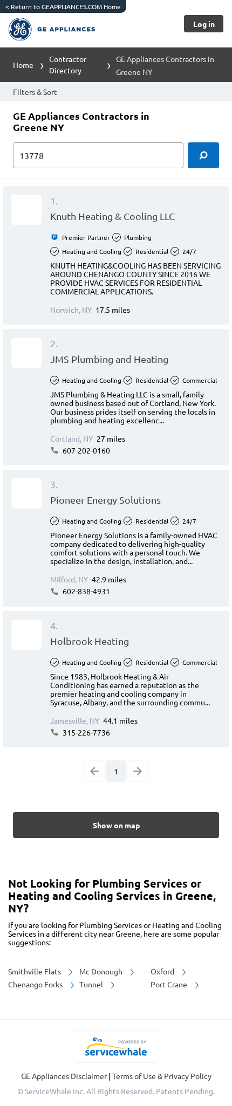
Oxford (163, 971)
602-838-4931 (85, 591)
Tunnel (92, 984)
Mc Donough (101, 971)
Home (23, 65)
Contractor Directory (67, 64)
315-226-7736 (85, 732)
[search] (203, 155)
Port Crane (170, 984)
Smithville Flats (35, 971)
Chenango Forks (36, 984)
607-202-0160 (85, 450)
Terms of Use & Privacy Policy (161, 1076)
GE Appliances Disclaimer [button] (64, 1076)
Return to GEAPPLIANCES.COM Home (63, 6)
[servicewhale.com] (116, 1047)
